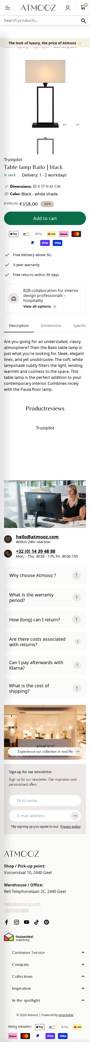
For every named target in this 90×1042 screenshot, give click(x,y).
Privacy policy (70, 826)
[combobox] (45, 20)
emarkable (66, 1015)
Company (20, 964)
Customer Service (28, 952)
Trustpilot (13, 159)
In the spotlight (26, 1000)
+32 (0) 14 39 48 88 (35, 551)
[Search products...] (83, 21)
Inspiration (21, 988)
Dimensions (51, 325)
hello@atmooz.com (37, 536)
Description (19, 325)
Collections (22, 976)
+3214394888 (16, 910)
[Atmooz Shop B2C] (38, 8)
